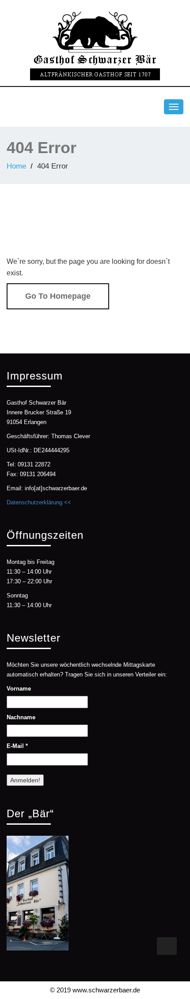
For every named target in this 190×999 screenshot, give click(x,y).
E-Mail (17, 746)
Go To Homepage (58, 296)
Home (16, 166)
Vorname (19, 688)
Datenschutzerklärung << (39, 502)
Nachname (21, 717)
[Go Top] (167, 946)
